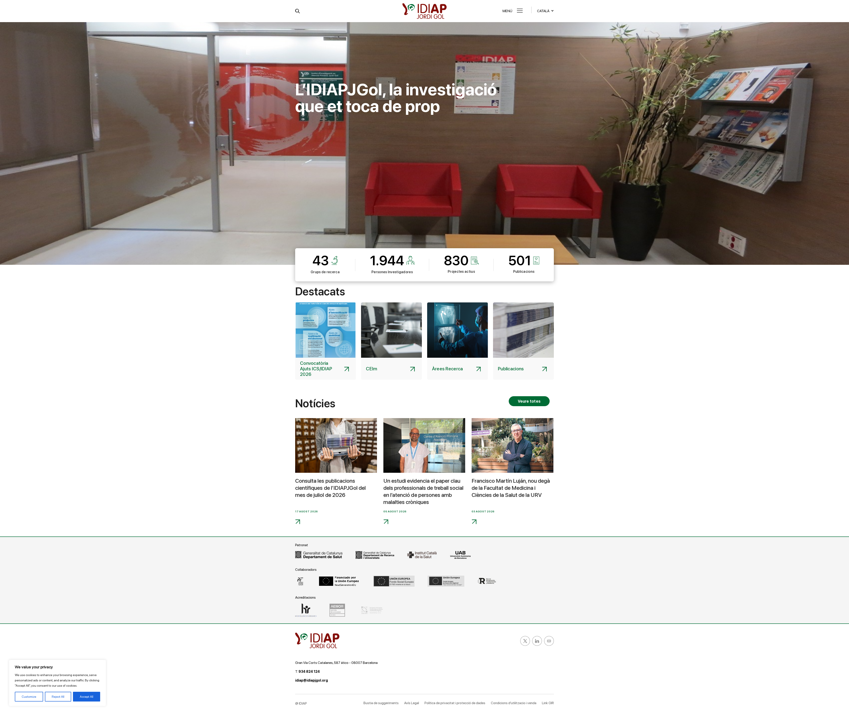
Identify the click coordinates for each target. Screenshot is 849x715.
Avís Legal (411, 703)
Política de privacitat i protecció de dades (454, 703)
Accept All (86, 696)
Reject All (58, 696)
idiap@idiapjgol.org (311, 680)
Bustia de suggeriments (381, 703)
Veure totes (529, 401)
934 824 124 (309, 671)
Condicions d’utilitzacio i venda (513, 703)
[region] (57, 683)
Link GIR (548, 703)
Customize (29, 696)
